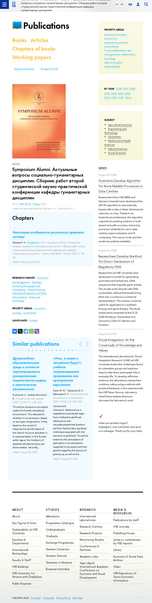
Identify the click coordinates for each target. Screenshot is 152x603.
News (103, 168)
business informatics (115, 34)
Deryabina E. (33, 242)
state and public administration (113, 64)
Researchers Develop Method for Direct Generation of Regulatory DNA (120, 261)
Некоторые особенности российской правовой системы (48, 234)
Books (19, 40)
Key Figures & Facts (24, 523)
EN (122, 4)
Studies (52, 510)
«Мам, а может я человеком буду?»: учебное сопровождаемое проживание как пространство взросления (67, 371)
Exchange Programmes (60, 542)
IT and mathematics (115, 50)
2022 (127, 93)
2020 (114, 97)
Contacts (36, 598)
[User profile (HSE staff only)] (138, 4)
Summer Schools (56, 556)
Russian (33, 320)
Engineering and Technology (115, 130)
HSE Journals (121, 526)
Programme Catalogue (60, 523)
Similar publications (35, 343)
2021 (107, 97)
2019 (121, 97)
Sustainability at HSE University (25, 531)
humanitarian (111, 46)
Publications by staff (126, 520)
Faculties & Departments (20, 541)
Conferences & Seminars (89, 548)
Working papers (31, 57)
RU (117, 4)
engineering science (116, 42)
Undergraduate (55, 529)
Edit (141, 597)
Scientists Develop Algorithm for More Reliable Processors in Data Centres (121, 185)
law (129, 50)
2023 (121, 93)
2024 (114, 93)
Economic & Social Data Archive (128, 558)
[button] (29, 350)
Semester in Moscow (59, 562)
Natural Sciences (117, 149)
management (112, 54)
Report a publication (24, 69)
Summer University (57, 549)
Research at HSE (49, 69)
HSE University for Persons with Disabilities (27, 575)
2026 (132, 88)
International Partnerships (20, 551)
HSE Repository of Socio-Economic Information (124, 576)
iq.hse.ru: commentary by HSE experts (127, 541)
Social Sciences (117, 153)
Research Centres (91, 526)
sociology (109, 58)
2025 (107, 93)
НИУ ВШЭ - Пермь (29, 204)
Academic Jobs (89, 556)
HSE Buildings (20, 566)
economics (110, 38)
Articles (39, 40)
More (128, 97)
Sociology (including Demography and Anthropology (27, 286)
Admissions (52, 516)
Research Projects (91, 533)
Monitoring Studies (92, 540)
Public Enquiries (21, 583)
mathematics (128, 54)
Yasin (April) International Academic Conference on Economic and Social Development (94, 570)
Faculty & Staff (21, 560)
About (17, 510)
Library (117, 550)
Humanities (114, 136)
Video (117, 566)
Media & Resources (122, 511)
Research (88, 510)
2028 (119, 88)
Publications (46, 25)
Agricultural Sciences (120, 125)
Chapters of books (33, 48)
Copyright (48, 598)
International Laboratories (88, 518)
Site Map (78, 598)
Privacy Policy (63, 598)
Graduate (52, 536)
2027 (126, 88)
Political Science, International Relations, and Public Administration (29, 293)
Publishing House (124, 533)
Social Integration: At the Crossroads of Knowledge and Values (120, 344)
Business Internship (57, 569)
